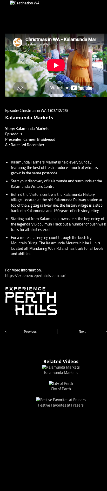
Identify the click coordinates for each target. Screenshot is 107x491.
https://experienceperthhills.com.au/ (35, 275)
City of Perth (61, 389)
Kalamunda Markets (61, 372)
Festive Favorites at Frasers (61, 405)
